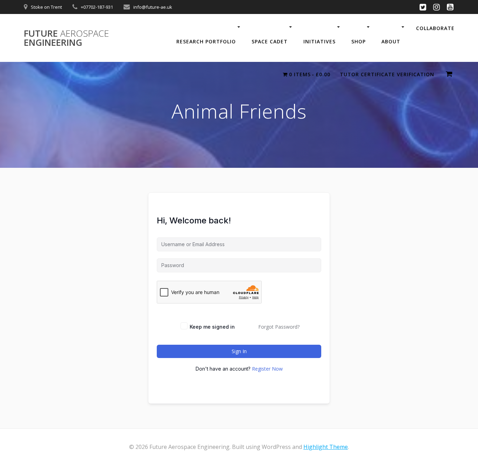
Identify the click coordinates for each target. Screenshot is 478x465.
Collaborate (435, 28)
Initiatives (319, 41)
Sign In (239, 351)
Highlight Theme (325, 447)
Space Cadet (270, 41)
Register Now (267, 368)
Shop (358, 41)
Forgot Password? (279, 326)
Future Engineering (66, 38)
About (390, 41)
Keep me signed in (212, 327)
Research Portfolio (206, 41)
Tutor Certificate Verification (387, 74)
